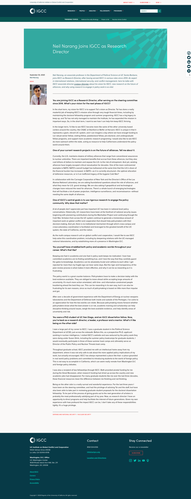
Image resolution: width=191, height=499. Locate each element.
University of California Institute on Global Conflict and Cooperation (51, 2)
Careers (33, 475)
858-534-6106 (92, 447)
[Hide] (190, 75)
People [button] (82, 11)
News (32, 81)
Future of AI (105, 19)
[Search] (159, 11)
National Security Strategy (89, 19)
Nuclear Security (84, 414)
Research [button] (71, 11)
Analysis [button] (92, 11)
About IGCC (34, 472)
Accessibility (34, 483)
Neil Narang (34, 77)
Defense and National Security (64, 414)
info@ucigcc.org (93, 452)
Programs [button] (118, 11)
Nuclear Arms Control (119, 19)
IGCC (38, 11)
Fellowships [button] (105, 11)
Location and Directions (96, 458)
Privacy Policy (35, 479)
